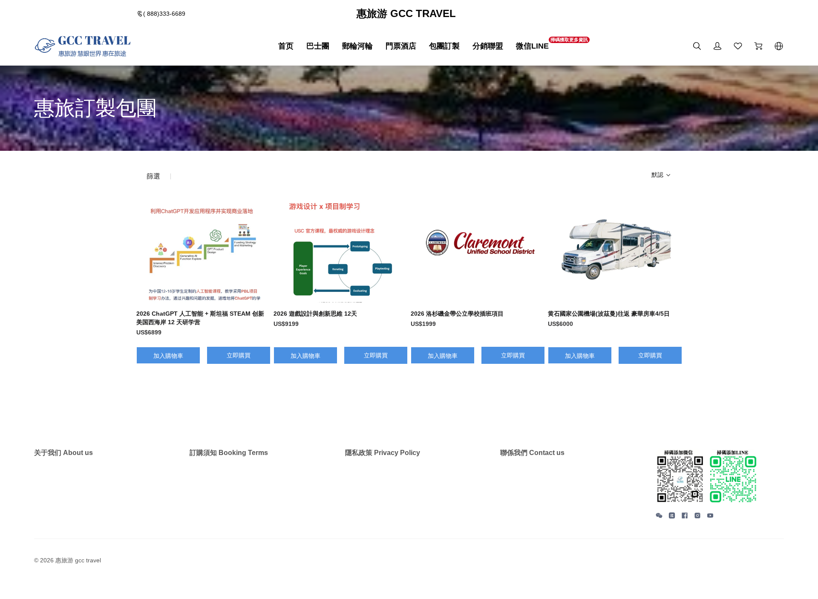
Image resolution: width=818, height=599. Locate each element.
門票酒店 (401, 46)
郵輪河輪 (357, 46)
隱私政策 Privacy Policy (382, 452)
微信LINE (532, 45)
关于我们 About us (63, 452)
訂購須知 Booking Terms (229, 452)
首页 (286, 46)
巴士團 (317, 46)
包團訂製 (444, 46)
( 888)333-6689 (164, 13)
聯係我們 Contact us (532, 452)
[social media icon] (659, 516)
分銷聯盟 (487, 46)
